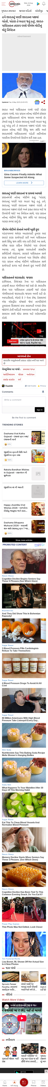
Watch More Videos (13, 1000)
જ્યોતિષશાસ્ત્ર (9, 374)
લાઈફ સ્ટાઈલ (9, 379)
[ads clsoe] (46, 1071)
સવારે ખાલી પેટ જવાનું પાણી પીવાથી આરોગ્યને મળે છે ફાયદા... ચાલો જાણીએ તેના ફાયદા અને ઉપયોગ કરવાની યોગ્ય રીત (29, 987)
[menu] (4, 4)
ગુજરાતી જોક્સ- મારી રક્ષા (10, 1060)
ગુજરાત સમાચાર (8, 11)
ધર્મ (19, 379)
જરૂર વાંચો (10, 968)
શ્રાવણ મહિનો (25, 11)
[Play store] (38, 3)
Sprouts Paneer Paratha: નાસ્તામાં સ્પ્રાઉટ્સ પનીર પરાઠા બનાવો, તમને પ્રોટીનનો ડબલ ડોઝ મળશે (10, 987)
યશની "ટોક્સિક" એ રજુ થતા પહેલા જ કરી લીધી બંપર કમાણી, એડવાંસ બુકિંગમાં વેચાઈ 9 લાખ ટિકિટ (29, 1058)
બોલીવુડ (39, 11)
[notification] (43, 3)
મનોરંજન (30, 374)
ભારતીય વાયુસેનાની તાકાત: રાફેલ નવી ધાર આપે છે (23, 362)
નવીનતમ (10, 1040)
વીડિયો (9, 994)
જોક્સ (20, 374)
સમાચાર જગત (29, 369)
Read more (12, 341)
